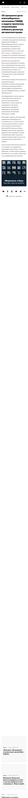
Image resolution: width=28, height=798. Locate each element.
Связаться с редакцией (15, 196)
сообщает (8, 53)
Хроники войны (15, 7)
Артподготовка (5, 7)
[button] (24, 2)
